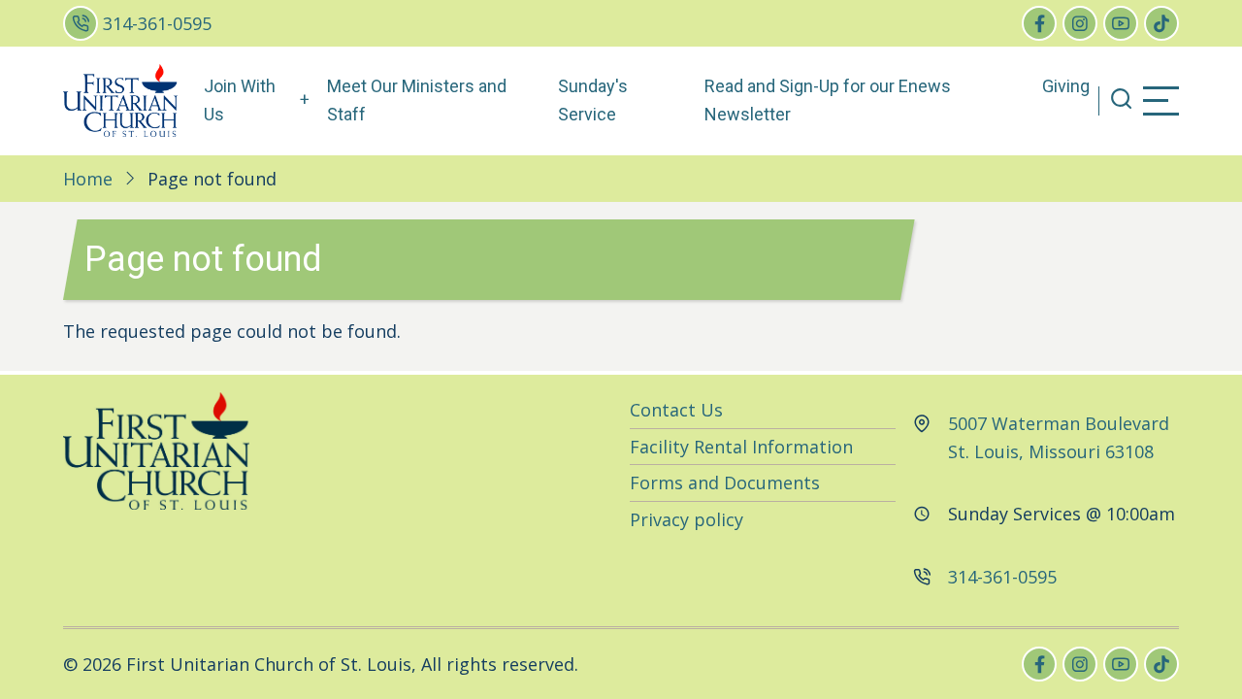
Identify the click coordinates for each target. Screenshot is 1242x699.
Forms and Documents (725, 482)
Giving (1066, 86)
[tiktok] (1161, 23)
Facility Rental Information (741, 446)
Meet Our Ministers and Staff (417, 100)
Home (88, 178)
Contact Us (676, 409)
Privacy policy (686, 519)
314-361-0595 (157, 23)
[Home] (120, 99)
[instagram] (1079, 23)
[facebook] (1039, 23)
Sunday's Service (593, 100)
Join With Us (240, 100)
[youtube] (1120, 23)
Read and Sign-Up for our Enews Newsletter (827, 100)
